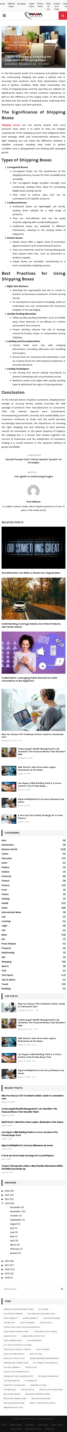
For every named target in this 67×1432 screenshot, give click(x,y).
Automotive (8, 845)
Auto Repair (43, 1309)
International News (11, 912)
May (12, 1236)
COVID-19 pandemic (27, 1323)
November (15, 1211)
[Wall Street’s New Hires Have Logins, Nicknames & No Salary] (9, 771)
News (4, 935)
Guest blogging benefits (14, 1354)
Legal (4, 925)
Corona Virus (9, 1323)
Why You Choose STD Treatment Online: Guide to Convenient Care (32, 735)
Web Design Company (12, 1394)
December (15, 1207)
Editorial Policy (11, 5)
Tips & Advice (8, 979)
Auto (4, 840)
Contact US (49, 1429)
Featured (6, 876)
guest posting (35, 1354)
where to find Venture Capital (42, 1403)
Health (5, 903)
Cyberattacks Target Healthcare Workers (22, 1327)
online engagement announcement (44, 1358)
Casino (5, 854)
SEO (3, 957)
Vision (2, 4)
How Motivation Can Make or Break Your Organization (31, 572)
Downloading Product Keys (33, 1336)
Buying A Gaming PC (30, 1318)
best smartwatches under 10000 (41, 1314)
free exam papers (34, 1341)
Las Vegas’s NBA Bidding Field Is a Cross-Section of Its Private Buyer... (40, 784)
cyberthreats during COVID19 (16, 1332)
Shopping (6, 961)
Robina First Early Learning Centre (18, 1376)
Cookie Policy (31, 5)
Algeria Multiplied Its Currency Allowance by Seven (27, 1145)
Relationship (8, 952)
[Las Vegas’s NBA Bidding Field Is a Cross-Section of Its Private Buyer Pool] (9, 787)
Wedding (6, 988)
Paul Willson (12, 64)
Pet (3, 939)
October (14, 1215)
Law (3, 917)
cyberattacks (46, 1323)
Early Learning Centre (13, 1341)
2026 (7, 1191)
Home (4, 908)
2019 (7, 1273)
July (12, 1228)
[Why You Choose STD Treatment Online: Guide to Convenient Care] (33, 710)
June (12, 1232)
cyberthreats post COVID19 (45, 1332)
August (13, 1224)
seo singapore (31, 1381)
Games (5, 894)
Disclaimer (21, 4)
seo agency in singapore (48, 1376)
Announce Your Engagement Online (18, 1309)
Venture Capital (27, 1390)
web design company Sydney (15, 1399)
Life (3, 930)
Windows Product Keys (13, 1408)
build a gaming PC (11, 1318)
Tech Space (7, 975)
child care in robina (51, 1318)
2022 (7, 1261)
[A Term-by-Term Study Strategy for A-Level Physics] (9, 819)
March (13, 1245)
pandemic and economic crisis (16, 1363)
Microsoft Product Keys (14, 1358)
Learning (6, 921)
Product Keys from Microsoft (16, 1372)
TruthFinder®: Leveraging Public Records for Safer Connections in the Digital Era (29, 679)
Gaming (5, 898)
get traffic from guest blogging (17, 1345)
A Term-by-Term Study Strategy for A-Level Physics (28, 1155)
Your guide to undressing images (33, 476)
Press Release (9, 943)
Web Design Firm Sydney (41, 1399)
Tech (4, 970)
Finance (5, 880)
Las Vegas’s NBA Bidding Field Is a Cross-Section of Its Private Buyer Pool (40, 1055)
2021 (7, 1265)
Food (4, 890)
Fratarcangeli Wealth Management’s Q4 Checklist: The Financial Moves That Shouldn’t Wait (41, 751)
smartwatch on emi (38, 1385)
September (16, 1220)
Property (6, 948)
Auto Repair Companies (13, 1314)
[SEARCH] (62, 1289)
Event (4, 863)
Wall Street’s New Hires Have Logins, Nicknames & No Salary (37, 768)
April (12, 1240)
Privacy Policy (40, 5)
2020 (7, 1269)
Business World (11, 53)
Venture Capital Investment (51, 1390)
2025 (7, 1195)
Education (7, 858)
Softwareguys (10, 1390)
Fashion (5, 867)
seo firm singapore (12, 1381)
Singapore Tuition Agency (15, 1385)
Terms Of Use (48, 6)
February (14, 1249)
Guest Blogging (42, 1350)
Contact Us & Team (56, 6)
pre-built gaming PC (12, 1367)
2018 (7, 1277)
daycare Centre (10, 1336)
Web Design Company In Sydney (37, 1394)
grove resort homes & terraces (17, 1350)
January (13, 1253)
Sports (5, 966)
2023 (7, 1203)
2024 (7, 1199)
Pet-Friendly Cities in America (45, 1363)
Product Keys (31, 1367)
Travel (5, 984)
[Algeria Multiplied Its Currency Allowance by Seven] (9, 803)
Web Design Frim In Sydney (14, 1403)
